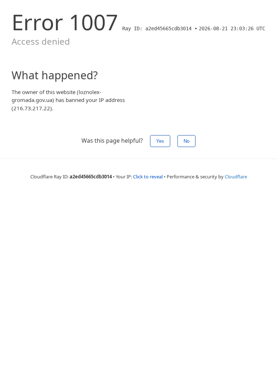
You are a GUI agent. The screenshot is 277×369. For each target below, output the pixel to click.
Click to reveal (148, 176)
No (186, 141)
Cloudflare (236, 176)
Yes (160, 141)
